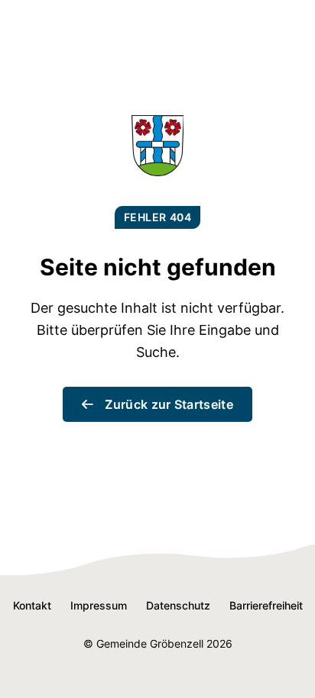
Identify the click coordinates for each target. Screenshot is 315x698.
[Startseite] (158, 171)
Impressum (98, 605)
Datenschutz (178, 605)
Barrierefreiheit (266, 605)
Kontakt (32, 605)
